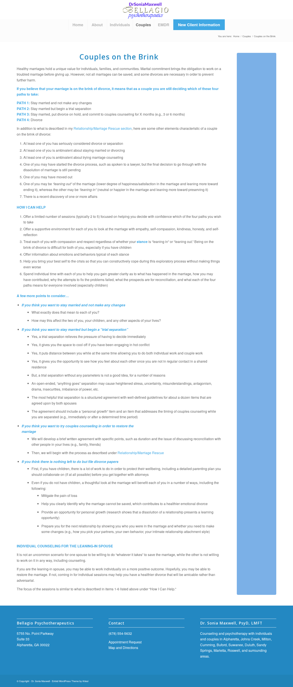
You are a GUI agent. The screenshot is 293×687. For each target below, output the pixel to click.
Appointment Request (125, 642)
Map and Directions (123, 647)
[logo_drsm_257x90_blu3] (146, 9)
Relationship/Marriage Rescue (141, 452)
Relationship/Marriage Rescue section (103, 128)
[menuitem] (78, 24)
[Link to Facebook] (260, 680)
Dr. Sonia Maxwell (40, 681)
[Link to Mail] (273, 680)
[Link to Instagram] (266, 680)
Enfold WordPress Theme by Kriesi (70, 681)
